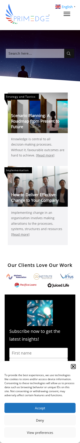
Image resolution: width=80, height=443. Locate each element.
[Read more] (45, 155)
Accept (40, 408)
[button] (73, 366)
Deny (40, 420)
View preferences (40, 432)
